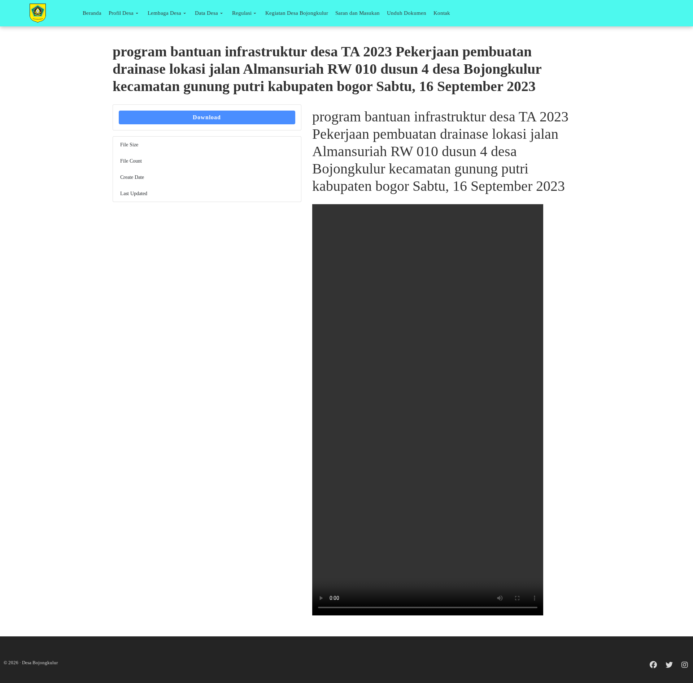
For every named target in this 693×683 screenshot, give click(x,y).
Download (207, 117)
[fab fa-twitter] (669, 665)
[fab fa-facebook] (653, 665)
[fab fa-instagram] (684, 665)
